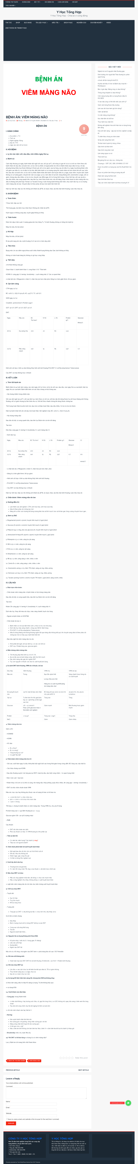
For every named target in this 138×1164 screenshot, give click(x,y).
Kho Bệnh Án (45, 120)
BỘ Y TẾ (37, 2)
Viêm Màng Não (34, 1060)
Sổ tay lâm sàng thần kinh (106, 140)
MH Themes (36, 1162)
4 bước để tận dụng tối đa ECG (108, 80)
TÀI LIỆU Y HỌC (41, 22)
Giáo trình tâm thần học (105, 179)
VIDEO (108, 22)
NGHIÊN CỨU (81, 22)
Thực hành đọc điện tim (105, 122)
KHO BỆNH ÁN (49, 2)
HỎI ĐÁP (75, 2)
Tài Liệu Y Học (53, 120)
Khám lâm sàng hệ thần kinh (107, 176)
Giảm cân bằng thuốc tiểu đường (108, 105)
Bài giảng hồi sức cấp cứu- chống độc (110, 160)
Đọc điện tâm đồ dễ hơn (106, 118)
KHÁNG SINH (26, 2)
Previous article (13, 1070)
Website (8, 1113)
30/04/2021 (11, 120)
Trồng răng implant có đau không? (109, 92)
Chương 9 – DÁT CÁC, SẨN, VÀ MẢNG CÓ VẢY (113, 163)
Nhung (20, 120)
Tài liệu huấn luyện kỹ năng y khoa (109, 143)
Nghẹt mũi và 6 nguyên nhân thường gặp (111, 71)
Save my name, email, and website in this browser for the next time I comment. (33, 1119)
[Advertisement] (69, 46)
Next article (83, 1070)
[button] (128, 1103)
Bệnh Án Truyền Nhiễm (33, 120)
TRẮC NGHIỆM (10, 5)
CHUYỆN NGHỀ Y (96, 22)
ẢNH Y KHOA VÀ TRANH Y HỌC (16, 28)
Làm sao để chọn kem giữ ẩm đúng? (110, 108)
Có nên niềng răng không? (106, 115)
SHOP (18, 22)
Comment (9, 1086)
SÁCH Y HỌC (68, 22)
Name (8, 1101)
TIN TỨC (8, 22)
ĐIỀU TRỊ (55, 22)
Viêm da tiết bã (103, 112)
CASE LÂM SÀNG (63, 2)
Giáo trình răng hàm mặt (106, 150)
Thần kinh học (102, 157)
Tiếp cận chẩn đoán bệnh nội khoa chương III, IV (113, 183)
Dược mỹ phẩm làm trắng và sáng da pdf (111, 172)
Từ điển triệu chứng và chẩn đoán (109, 136)
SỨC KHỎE (28, 22)
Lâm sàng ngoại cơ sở (105, 153)
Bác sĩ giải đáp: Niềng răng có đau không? (111, 89)
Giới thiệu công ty (14, 1146)
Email (8, 1107)
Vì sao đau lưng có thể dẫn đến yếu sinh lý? (112, 101)
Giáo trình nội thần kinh (105, 146)
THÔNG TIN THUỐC (11, 2)
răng (35, 840)
